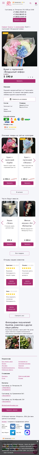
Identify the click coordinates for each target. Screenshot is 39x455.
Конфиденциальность (8, 368)
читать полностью (11, 282)
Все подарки (19, 253)
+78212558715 (6, 402)
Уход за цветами (24, 376)
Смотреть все (19, 316)
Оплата (4, 364)
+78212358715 (6, 396)
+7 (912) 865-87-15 (19, 14)
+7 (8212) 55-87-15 (19, 17)
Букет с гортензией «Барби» (9, 160)
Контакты (5, 376)
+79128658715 (6, 390)
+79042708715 (6, 388)
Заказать (19, 81)
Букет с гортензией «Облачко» (27, 160)
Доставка (4, 366)
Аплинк (4, 422)
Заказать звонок (19, 20)
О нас (3, 378)
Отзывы (20, 378)
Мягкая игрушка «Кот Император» (27, 223)
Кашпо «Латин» (9, 222)
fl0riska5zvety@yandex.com (10, 405)
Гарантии (21, 366)
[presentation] (2, 160)
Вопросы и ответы (24, 368)
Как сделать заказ (7, 362)
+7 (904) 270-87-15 (19, 12)
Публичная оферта (7, 370)
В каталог (19, 192)
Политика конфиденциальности (24, 453)
